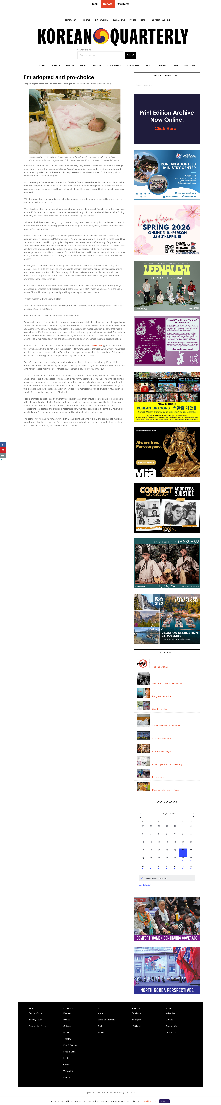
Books (66, 1032)
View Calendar (145, 885)
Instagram (136, 1020)
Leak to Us (171, 1032)
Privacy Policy (35, 1020)
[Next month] (193, 816)
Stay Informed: (84, 50)
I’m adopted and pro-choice (59, 77)
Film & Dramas (70, 1045)
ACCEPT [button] (164, 1101)
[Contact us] (3, 455)
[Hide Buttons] (1, 460)
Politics (66, 1020)
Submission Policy (37, 1026)
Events (66, 1077)
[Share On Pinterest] (3, 450)
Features (67, 1013)
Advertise (170, 1013)
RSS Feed (136, 1026)
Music (66, 1058)
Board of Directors (106, 1020)
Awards (101, 1032)
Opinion (67, 1026)
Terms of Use (35, 1013)
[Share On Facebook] (3, 444)
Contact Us (171, 1026)
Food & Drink (69, 1052)
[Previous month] (140, 816)
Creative (67, 1064)
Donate (107, 4)
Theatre (67, 1039)
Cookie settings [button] (150, 1101)
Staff (100, 1026)
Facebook (136, 1013)
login (95, 4)
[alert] (167, 878)
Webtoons (68, 1071)
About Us (102, 1013)
